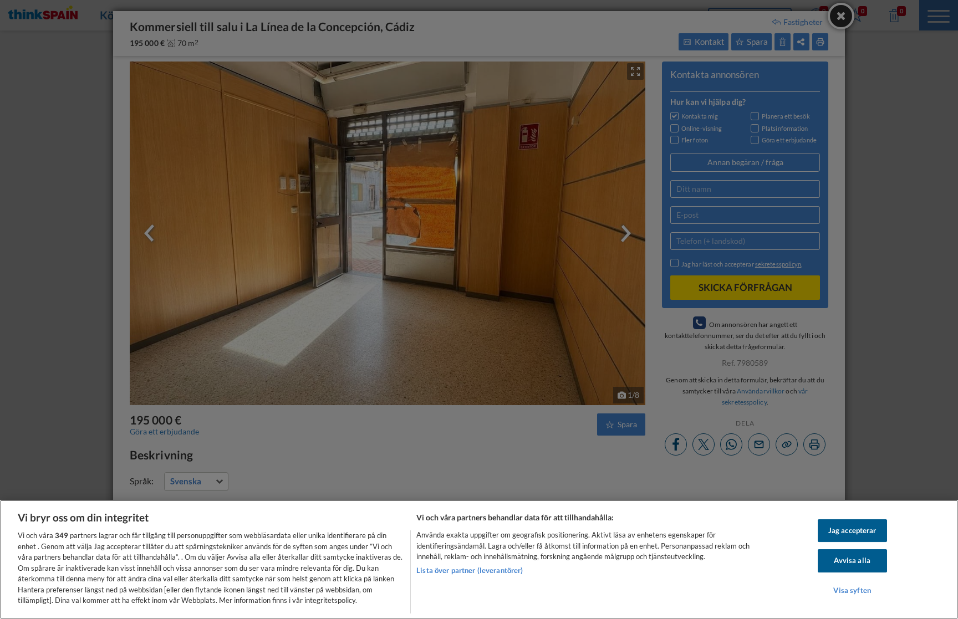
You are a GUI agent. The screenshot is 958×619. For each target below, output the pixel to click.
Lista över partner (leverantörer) (469, 570)
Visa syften (851, 590)
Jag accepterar (852, 530)
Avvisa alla (852, 560)
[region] (479, 559)
